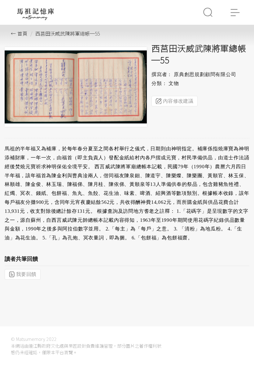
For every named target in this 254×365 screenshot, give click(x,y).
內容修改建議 (178, 101)
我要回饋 (26, 274)
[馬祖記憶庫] (35, 18)
